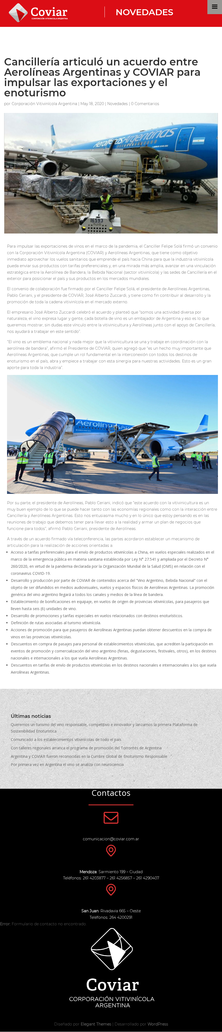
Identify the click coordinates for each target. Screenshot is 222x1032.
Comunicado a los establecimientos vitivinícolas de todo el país (66, 739)
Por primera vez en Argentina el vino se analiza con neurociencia (67, 764)
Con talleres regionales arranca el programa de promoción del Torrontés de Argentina (86, 747)
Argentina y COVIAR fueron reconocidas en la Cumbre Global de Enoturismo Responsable (89, 756)
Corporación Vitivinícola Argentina (44, 103)
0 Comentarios (145, 103)
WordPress (158, 1024)
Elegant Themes (96, 1024)
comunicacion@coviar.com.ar (111, 839)
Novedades (144, 12)
